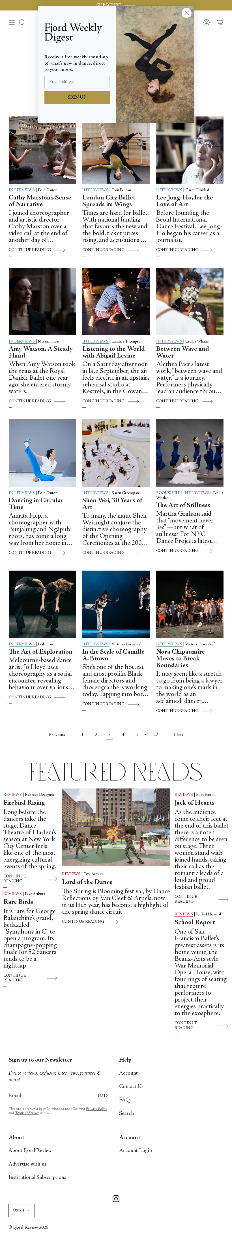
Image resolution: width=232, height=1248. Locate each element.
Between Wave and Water (182, 353)
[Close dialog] (187, 13)
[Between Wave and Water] (190, 301)
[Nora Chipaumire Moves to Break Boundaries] (190, 604)
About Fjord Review (30, 1150)
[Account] (206, 22)
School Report (195, 922)
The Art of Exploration (40, 652)
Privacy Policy (96, 1109)
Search (126, 1113)
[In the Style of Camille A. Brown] (116, 604)
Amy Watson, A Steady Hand (41, 353)
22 (155, 735)
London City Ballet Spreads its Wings (108, 201)
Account (128, 1073)
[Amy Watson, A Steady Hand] (42, 301)
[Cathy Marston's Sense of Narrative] (42, 150)
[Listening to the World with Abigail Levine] (116, 301)
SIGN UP (77, 97)
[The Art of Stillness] (190, 452)
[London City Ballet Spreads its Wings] (116, 150)
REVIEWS (12, 795)
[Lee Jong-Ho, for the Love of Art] (190, 150)
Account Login (135, 1150)
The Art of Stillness (183, 505)
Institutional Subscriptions (37, 1177)
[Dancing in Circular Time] (42, 452)
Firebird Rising (24, 803)
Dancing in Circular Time (36, 504)
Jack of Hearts (194, 803)
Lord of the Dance (87, 882)
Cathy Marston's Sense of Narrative (40, 201)
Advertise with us (27, 1164)
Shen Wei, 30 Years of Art (112, 504)
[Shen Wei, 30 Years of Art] (116, 452)
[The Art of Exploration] (42, 604)
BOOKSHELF (168, 493)
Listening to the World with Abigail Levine (113, 353)
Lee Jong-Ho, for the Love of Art (184, 201)
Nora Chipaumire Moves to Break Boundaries (180, 659)
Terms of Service (27, 1113)
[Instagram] (116, 1199)
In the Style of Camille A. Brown (113, 655)
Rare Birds (19, 902)
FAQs (125, 1100)
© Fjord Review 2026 (28, 1227)
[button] (22, 22)
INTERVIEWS (22, 190)
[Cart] (220, 22)
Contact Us (131, 1086)
